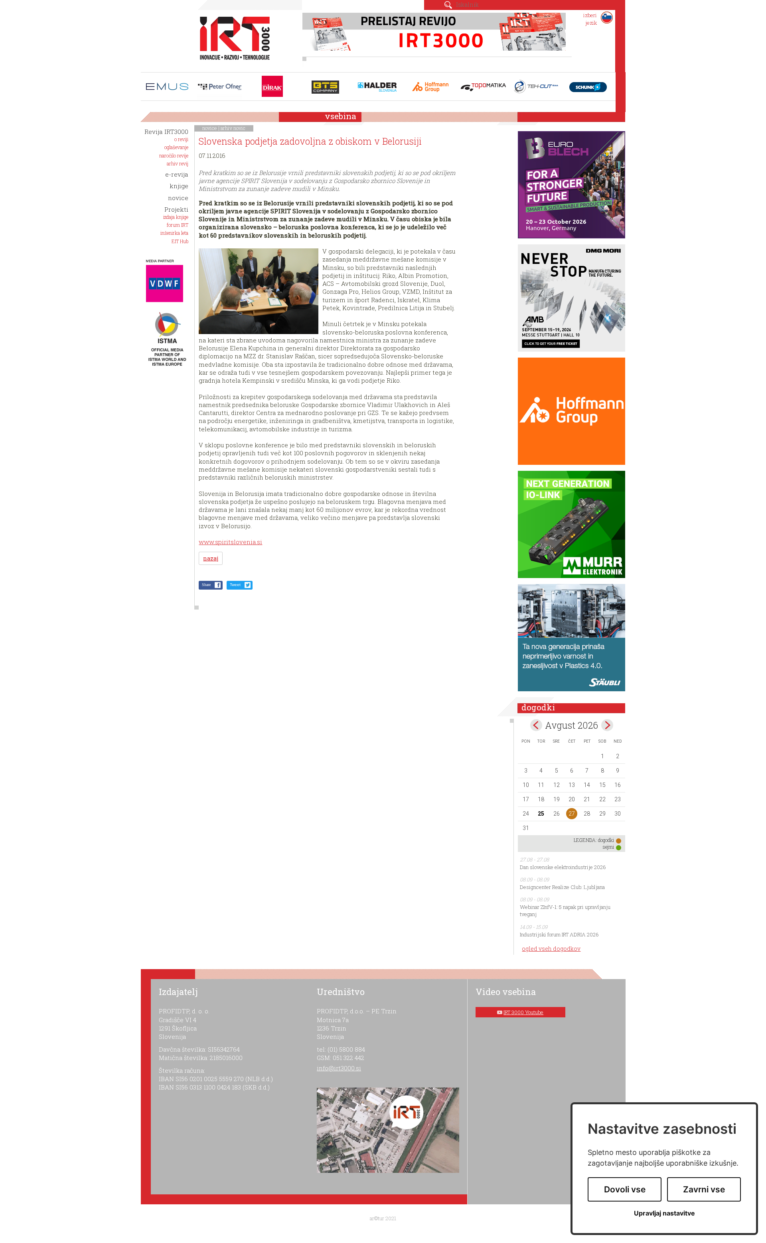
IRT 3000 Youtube (523, 1012)
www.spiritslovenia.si (230, 542)
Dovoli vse (625, 1189)
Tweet (235, 584)
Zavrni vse (704, 1189)
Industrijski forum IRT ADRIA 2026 (559, 934)
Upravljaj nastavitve (664, 1213)
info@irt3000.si (339, 1068)
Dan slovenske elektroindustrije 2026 (563, 867)
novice (209, 128)
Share (206, 584)
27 (572, 813)
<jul (536, 725)
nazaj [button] (210, 558)
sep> (607, 725)
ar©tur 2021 (383, 1218)
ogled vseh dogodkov (551, 948)
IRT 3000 (232, 39)
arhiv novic (233, 128)
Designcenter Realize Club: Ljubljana (562, 887)
